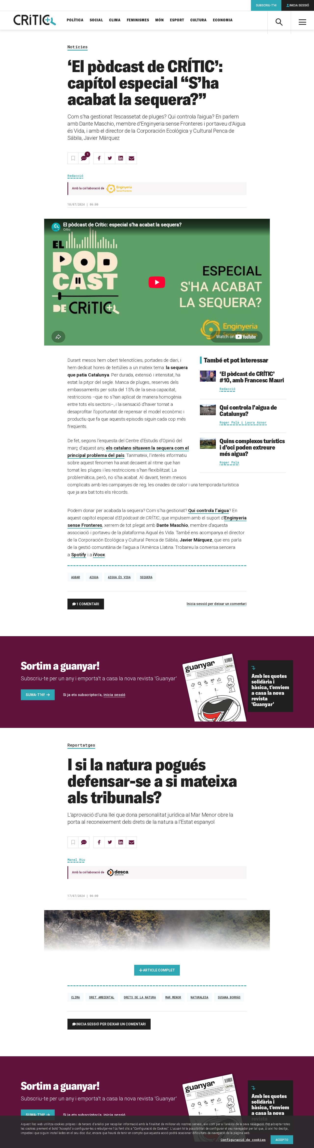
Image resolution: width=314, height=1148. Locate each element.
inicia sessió (114, 695)
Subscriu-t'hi (266, 5)
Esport (177, 20)
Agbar (75, 577)
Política (75, 20)
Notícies (77, 47)
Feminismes (138, 20)
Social (96, 20)
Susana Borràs (229, 997)
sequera (146, 577)
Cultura (198, 20)
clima (75, 997)
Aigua (94, 577)
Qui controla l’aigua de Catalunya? (248, 410)
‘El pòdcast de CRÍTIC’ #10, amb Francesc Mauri (252, 377)
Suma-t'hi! (35, 695)
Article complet (159, 970)
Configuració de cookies (243, 1140)
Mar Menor (173, 997)
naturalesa (199, 997)
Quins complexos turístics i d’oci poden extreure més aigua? (252, 447)
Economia (223, 20)
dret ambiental (101, 997)
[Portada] (34, 20)
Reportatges (81, 745)
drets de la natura (140, 997)
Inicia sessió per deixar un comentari (217, 604)
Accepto (281, 1140)
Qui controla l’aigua (208, 510)
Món (159, 20)
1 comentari (87, 604)
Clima (115, 20)
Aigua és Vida (119, 577)
